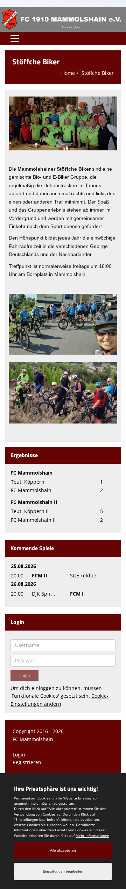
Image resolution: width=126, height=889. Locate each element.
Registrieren (27, 762)
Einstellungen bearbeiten (63, 871)
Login (19, 754)
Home (68, 73)
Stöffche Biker (98, 73)
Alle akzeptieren (63, 850)
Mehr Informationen (92, 835)
